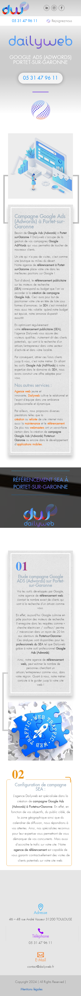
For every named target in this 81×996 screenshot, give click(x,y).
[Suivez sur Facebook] (61, 8)
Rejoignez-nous (62, 21)
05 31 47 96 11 (25, 21)
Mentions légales (31, 989)
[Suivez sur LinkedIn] (47, 8)
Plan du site (52, 989)
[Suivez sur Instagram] (54, 8)
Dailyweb (38, 237)
